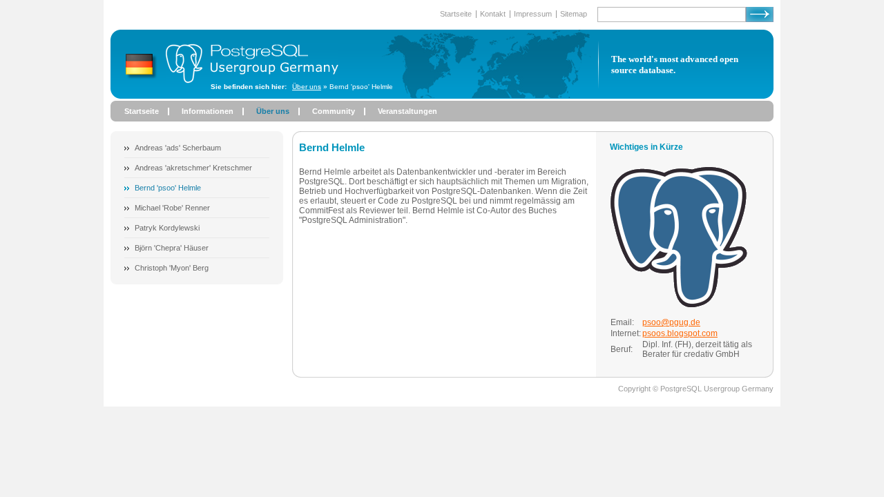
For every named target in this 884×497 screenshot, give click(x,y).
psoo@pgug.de (671, 322)
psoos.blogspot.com (680, 333)
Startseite (141, 111)
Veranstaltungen (407, 111)
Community (333, 111)
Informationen (207, 111)
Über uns (306, 86)
